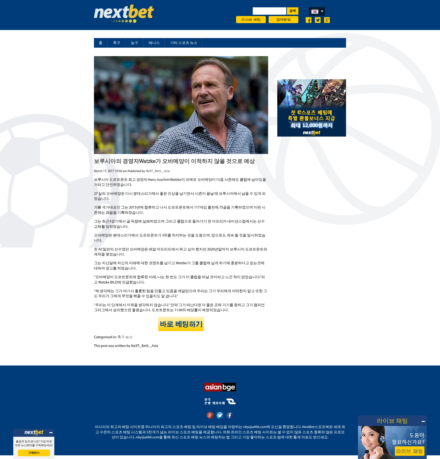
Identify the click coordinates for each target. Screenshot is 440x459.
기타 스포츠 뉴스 (183, 43)
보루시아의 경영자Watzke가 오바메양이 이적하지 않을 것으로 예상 (174, 161)
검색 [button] (292, 11)
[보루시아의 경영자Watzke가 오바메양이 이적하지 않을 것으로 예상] (181, 152)
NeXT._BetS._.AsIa (158, 171)
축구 (116, 43)
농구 (134, 43)
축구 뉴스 (125, 337)
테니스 (154, 43)
